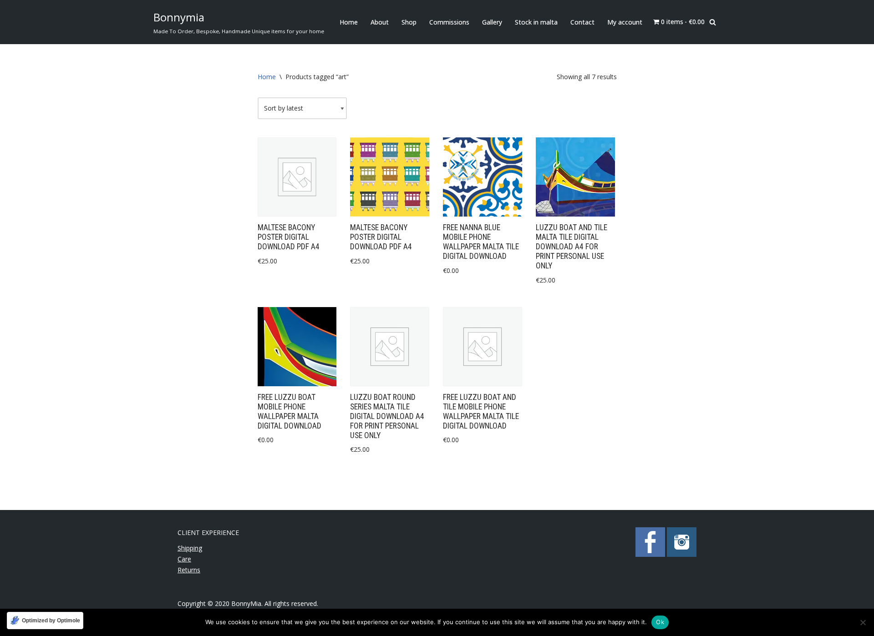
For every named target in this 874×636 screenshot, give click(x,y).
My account (624, 22)
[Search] (712, 22)
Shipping (190, 548)
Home (349, 22)
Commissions (449, 22)
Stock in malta (536, 22)
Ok (660, 622)
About (380, 22)
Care (184, 559)
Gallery (492, 22)
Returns (189, 569)
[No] (862, 622)
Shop (409, 22)
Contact (582, 22)
